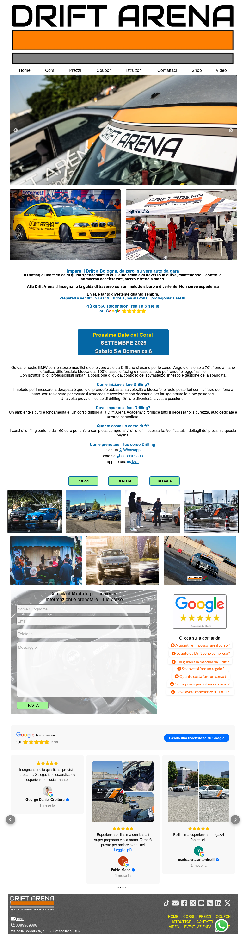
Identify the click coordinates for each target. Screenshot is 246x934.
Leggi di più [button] (47, 850)
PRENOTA (123, 481)
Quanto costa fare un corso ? (203, 676)
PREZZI (83, 481)
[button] (10, 819)
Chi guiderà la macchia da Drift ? (202, 662)
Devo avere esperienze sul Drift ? (202, 691)
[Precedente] (15, 130)
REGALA (165, 481)
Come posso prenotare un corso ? (202, 684)
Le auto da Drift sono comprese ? (203, 653)
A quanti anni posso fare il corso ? (202, 645)
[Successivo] (230, 130)
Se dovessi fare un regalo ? (202, 668)
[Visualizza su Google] (47, 861)
